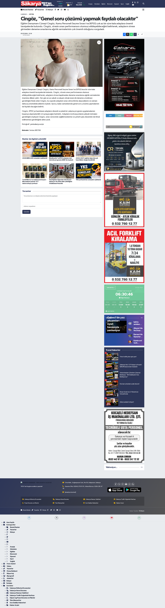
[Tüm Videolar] (142, 318)
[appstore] (115, 489)
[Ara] (143, 4)
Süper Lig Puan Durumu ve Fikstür (22, 598)
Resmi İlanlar (28, 10)
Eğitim (12, 551)
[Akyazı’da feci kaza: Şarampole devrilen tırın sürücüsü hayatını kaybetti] (130, 329)
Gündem (13, 549)
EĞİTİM (31, 14)
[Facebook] (115, 484)
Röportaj (10, 573)
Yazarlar (40, 10)
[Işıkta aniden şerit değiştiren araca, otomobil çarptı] (130, 323)
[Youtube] (126, 484)
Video (8, 566)
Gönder (26, 212)
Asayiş (12, 547)
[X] (119, 484)
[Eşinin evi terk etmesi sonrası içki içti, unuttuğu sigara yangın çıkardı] (130, 342)
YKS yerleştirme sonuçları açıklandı (88, 179)
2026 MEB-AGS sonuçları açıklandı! (34, 158)
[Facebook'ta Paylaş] (124, 34)
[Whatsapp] (129, 484)
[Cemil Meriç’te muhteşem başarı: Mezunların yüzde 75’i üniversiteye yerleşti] (34, 171)
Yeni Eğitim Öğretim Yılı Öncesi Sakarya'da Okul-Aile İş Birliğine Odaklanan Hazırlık (60, 181)
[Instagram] (122, 484)
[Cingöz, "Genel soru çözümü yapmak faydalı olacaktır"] (62, 63)
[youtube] (111, 517)
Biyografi (10, 576)
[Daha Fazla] (135, 34)
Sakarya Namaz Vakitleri (93, 499)
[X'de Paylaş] (127, 34)
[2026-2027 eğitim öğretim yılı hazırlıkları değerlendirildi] (88, 149)
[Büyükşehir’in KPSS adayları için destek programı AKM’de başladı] (61, 149)
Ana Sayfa (10, 522)
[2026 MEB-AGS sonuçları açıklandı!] (34, 149)
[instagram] (84, 517)
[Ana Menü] (143, 10)
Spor (12, 559)
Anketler (10, 578)
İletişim (9, 583)
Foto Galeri (10, 564)
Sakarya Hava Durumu (62, 499)
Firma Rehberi (11, 571)
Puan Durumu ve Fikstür (32, 503)
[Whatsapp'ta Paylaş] (131, 34)
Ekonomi (13, 554)
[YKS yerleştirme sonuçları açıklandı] (88, 171)
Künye (50, 10)
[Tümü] (142, 467)
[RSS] (132, 484)
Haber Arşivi (120, 503)
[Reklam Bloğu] (124, 75)
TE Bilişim (141, 511)
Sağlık (12, 561)
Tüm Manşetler (59, 503)
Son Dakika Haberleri (91, 503)
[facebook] (29, 517)
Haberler (24, 14)
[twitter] (56, 517)
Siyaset (13, 556)
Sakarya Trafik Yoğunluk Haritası (126, 499)
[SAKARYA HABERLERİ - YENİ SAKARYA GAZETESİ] (38, 3)
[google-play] (133, 489)
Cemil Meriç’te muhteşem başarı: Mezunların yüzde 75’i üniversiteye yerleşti (34, 181)
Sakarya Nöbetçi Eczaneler (33, 499)
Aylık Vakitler (110, 311)
